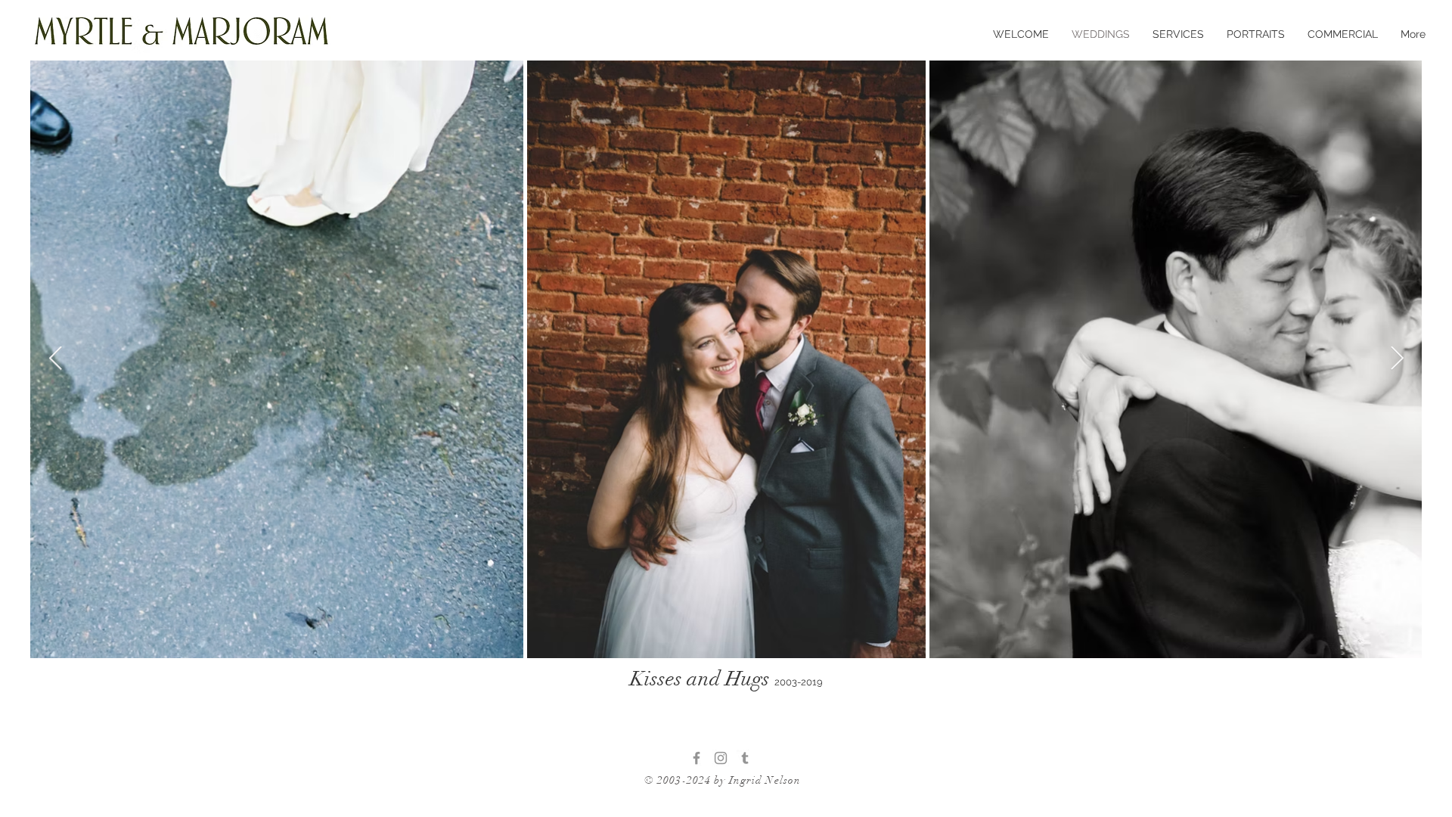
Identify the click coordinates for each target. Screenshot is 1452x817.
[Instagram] (720, 758)
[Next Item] (1396, 358)
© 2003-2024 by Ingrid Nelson (722, 780)
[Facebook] (696, 758)
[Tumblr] (745, 758)
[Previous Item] (55, 358)
